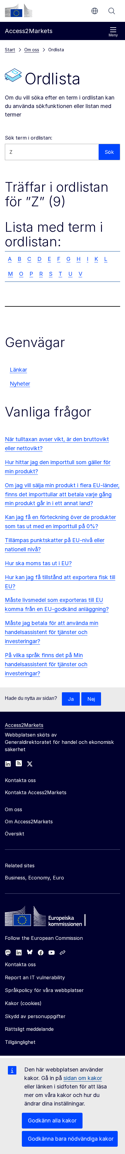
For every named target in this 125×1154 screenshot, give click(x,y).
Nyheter (20, 383)
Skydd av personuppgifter (35, 1016)
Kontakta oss (20, 964)
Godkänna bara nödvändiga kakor (70, 1138)
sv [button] (94, 11)
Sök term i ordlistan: (28, 138)
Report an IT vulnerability (35, 977)
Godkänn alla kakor (52, 1120)
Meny (113, 35)
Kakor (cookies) (23, 1003)
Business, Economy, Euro (34, 878)
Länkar (18, 369)
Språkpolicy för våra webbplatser (44, 990)
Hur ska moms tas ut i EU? (38, 563)
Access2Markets (24, 725)
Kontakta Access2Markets (35, 792)
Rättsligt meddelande (29, 1029)
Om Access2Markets (29, 821)
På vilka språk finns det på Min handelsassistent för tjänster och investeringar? (46, 664)
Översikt (14, 834)
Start (10, 49)
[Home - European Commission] (49, 918)
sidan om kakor (82, 1078)
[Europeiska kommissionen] (18, 10)
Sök (111, 11)
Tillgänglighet (20, 1042)
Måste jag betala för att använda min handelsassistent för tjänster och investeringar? (51, 632)
